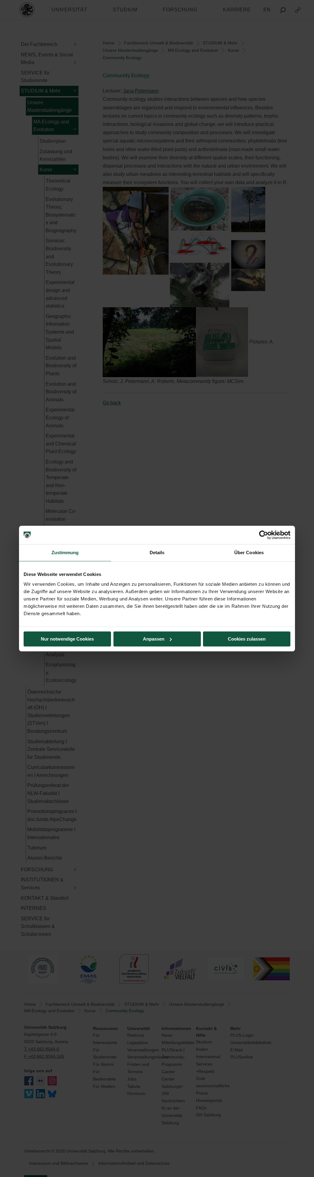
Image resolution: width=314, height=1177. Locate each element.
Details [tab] (157, 552)
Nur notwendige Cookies (67, 638)
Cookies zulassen (247, 638)
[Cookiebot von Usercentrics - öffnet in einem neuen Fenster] (263, 534)
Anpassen (153, 638)
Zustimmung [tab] (65, 552)
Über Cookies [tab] (249, 552)
